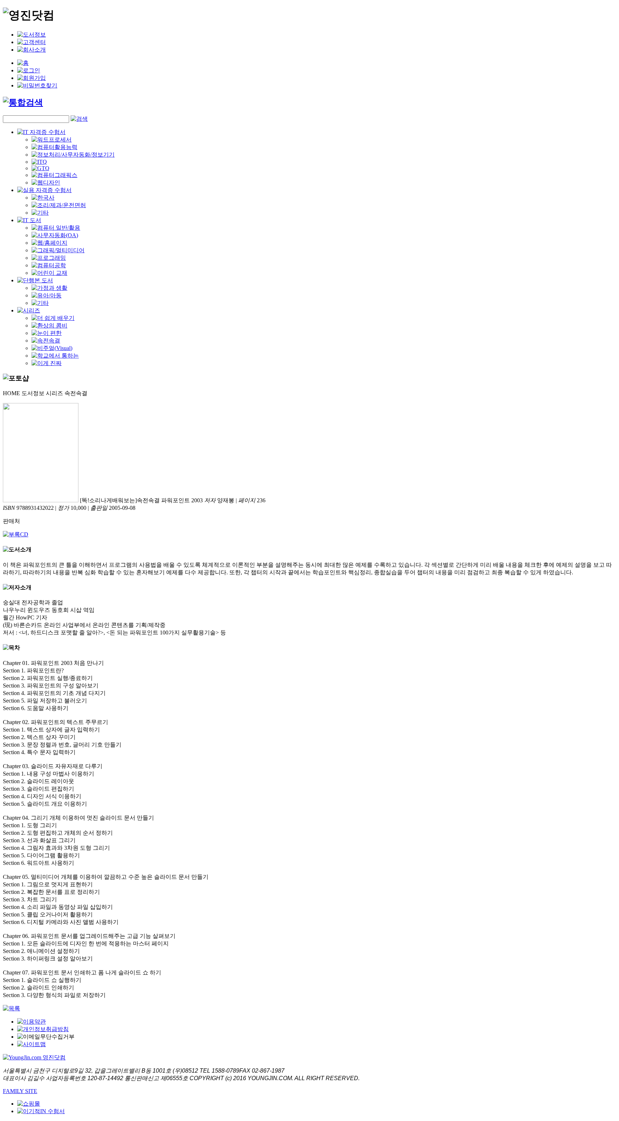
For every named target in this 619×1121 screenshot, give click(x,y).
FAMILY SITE (20, 1091)
